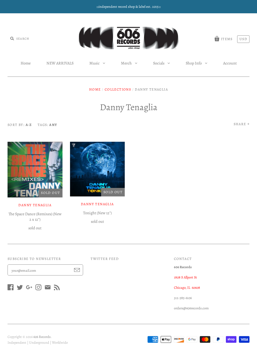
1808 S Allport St (185, 277)
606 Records (42, 336)
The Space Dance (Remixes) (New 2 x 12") (35, 216)
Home (26, 63)
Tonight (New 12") (97, 213)
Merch (127, 63)
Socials (159, 63)
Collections (118, 89)
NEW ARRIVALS (60, 63)
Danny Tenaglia (34, 205)
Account (230, 63)
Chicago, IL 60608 (187, 287)
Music (94, 63)
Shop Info (194, 63)
